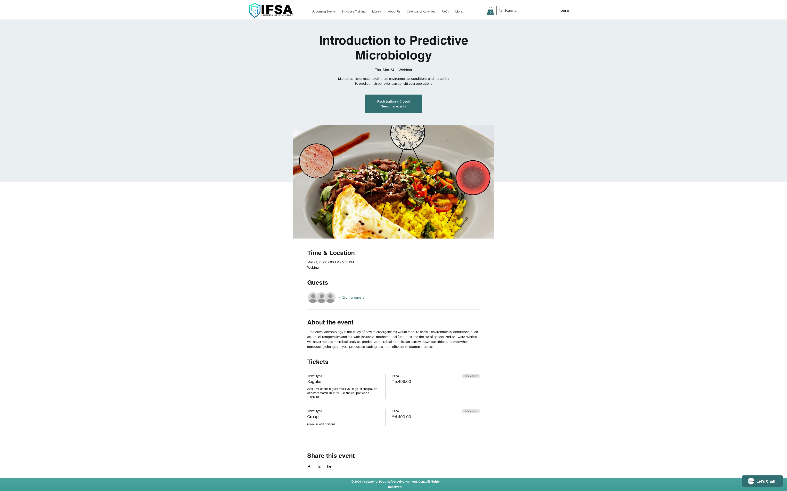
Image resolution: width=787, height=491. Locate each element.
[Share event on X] (319, 466)
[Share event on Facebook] (309, 466)
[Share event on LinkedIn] (329, 466)
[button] (377, 11)
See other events (393, 106)
